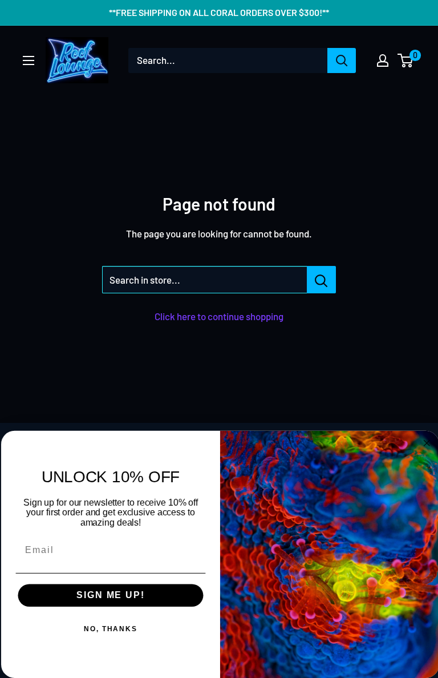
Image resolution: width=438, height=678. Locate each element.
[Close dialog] (426, 443)
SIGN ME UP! (109, 595)
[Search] (341, 60)
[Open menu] (28, 60)
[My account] (382, 60)
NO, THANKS (109, 629)
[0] (406, 60)
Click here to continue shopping (219, 316)
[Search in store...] (321, 279)
